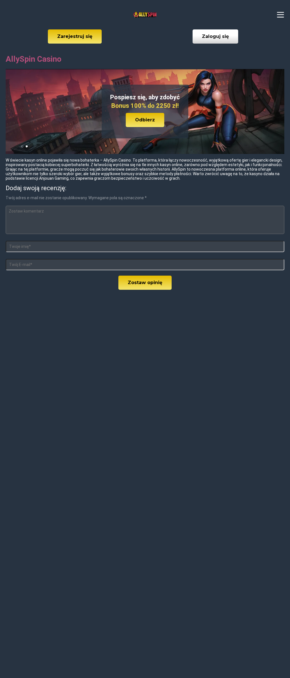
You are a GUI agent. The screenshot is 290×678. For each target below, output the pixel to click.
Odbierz (145, 120)
